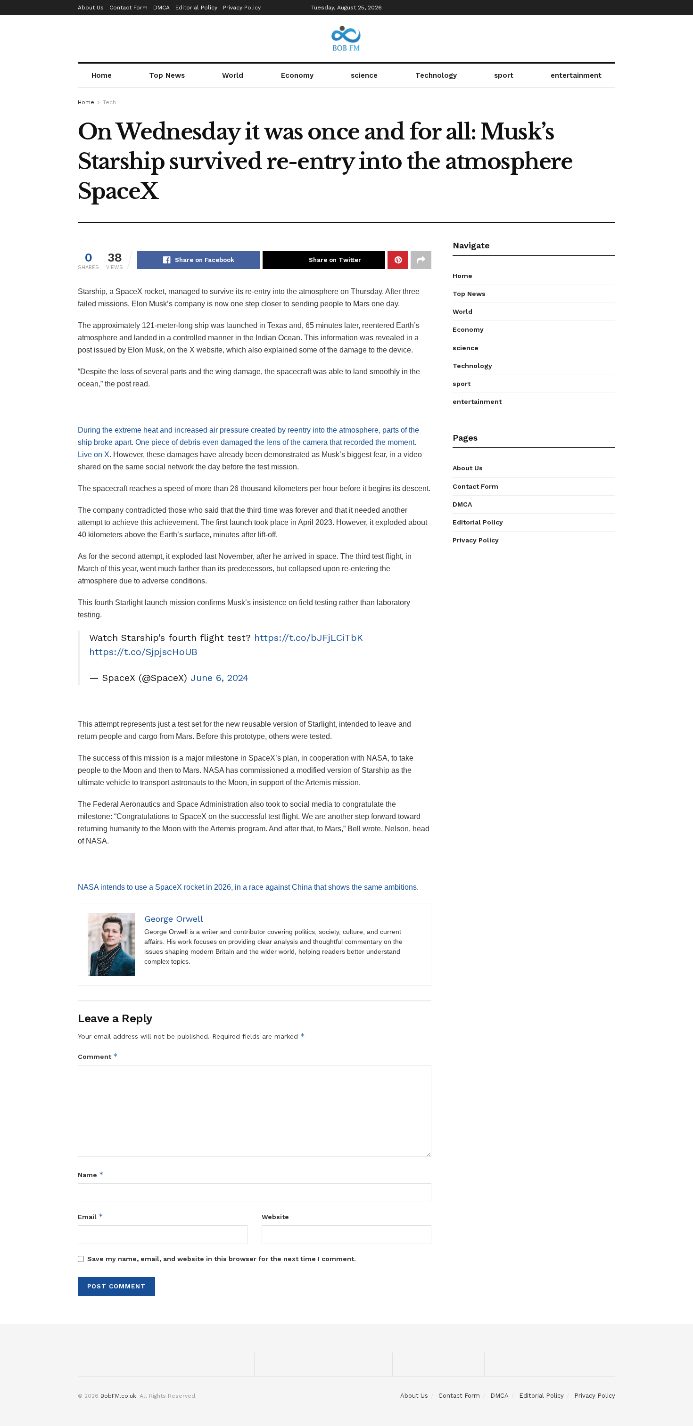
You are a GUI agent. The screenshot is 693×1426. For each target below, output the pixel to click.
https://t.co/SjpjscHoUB (143, 651)
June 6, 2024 (219, 677)
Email (90, 1216)
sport (503, 75)
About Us (91, 7)
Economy (297, 75)
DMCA (161, 7)
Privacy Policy (242, 7)
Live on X (93, 455)
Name (91, 1174)
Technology (436, 75)
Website (275, 1217)
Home (101, 75)
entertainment (576, 75)
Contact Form (128, 7)
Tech (109, 102)
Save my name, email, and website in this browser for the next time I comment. (221, 1258)
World (232, 75)
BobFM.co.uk (118, 1396)
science (364, 75)
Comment (98, 1056)
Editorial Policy (196, 7)
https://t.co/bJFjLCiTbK (308, 637)
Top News (167, 75)
